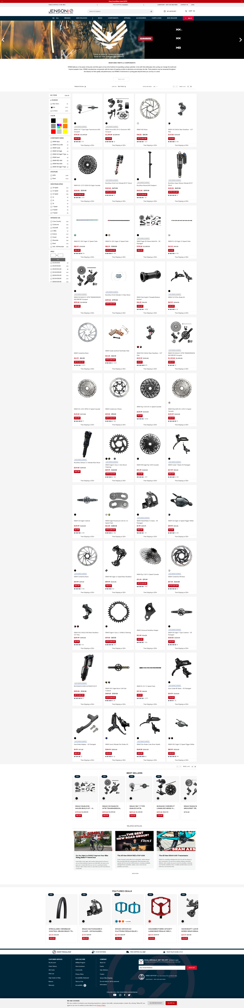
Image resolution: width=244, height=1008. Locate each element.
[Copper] (109, 235)
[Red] (53, 131)
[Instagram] (120, 995)
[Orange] (65, 126)
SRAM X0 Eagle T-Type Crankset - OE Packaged (180, 634)
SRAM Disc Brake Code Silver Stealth (148, 744)
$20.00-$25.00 (60, 275)
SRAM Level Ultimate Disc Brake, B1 (116, 744)
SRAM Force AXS (60, 145)
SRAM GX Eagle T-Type (60, 154)
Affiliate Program (80, 962)
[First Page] (174, 86)
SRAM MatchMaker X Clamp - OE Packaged (147, 522)
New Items (56, 104)
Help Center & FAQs (55, 978)
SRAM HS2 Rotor (142, 129)
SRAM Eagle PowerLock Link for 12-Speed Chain (116, 522)
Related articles (79, 86)
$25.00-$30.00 (60, 278)
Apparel (127, 18)
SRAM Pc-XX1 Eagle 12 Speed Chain (116, 241)
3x (60, 203)
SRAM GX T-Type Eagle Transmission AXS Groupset (87, 131)
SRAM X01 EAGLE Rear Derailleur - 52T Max (149, 354)
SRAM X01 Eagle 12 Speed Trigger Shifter (181, 744)
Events (102, 966)
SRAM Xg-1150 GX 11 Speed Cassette (149, 406)
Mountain (60, 240)
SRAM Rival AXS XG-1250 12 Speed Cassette (179, 410)
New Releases (81, 18)
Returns (51, 981)
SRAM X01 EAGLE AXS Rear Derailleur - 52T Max (86, 634)
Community (78, 970)
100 (157, 86)
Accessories (141, 18)
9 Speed (60, 213)
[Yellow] (65, 131)
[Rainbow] (75, 235)
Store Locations (80, 966)
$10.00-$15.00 (60, 269)
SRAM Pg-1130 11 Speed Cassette (148, 574)
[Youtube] (115, 995)
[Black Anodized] (138, 738)
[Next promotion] (143, 5)
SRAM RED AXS (60, 160)
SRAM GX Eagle (60, 151)
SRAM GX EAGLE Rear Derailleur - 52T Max (180, 131)
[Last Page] (191, 86)
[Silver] (59, 131)
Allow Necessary (156, 1003)
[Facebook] (125, 995)
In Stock (55, 111)
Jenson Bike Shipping (106, 978)
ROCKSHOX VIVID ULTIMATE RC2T (85, 686)
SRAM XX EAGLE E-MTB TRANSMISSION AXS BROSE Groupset (181, 354)
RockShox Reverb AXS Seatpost (147, 185)
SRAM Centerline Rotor (81, 353)
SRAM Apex (60, 141)
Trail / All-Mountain (60, 246)
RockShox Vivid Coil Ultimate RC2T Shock (118, 183)
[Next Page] (188, 86)
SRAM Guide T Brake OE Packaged (179, 465)
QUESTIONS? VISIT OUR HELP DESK (167, 4)
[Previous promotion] (97, 5)
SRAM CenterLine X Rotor (113, 409)
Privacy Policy (101, 1005)
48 (154, 86)
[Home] (61, 11)
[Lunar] (169, 123)
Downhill (60, 227)
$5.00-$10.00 (60, 266)
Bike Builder (172, 18)
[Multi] (59, 126)
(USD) (193, 4)
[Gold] (65, 120)
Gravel (60, 237)
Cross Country (60, 221)
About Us (102, 962)
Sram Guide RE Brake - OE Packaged (179, 688)
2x (60, 200)
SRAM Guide (60, 148)
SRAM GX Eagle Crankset (82, 521)
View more (135, 873)
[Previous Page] (177, 86)
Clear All (67, 95)
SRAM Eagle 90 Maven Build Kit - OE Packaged (148, 242)
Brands (67, 18)
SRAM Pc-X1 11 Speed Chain (146, 686)
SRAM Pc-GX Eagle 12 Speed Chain (179, 241)
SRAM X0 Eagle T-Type (60, 167)
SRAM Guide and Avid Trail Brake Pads (117, 351)
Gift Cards (52, 970)
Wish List (51, 973)
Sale (190, 18)
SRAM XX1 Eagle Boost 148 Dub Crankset (115, 689)
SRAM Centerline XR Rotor (176, 576)
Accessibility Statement (82, 978)
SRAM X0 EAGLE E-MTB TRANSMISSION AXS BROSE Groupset (87, 298)
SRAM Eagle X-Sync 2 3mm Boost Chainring (116, 466)
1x (60, 197)
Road (60, 178)
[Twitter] (129, 995)
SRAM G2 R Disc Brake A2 (176, 297)
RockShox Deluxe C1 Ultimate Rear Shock (87, 462)
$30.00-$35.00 (60, 281)
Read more (121, 79)
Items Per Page (147, 86)
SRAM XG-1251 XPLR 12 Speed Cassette (87, 409)
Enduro (60, 234)
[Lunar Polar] (115, 459)
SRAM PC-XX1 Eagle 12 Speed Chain (85, 241)
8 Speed (60, 209)
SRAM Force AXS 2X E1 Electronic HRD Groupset (117, 131)
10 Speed (60, 187)
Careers (102, 974)
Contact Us (184, 4)
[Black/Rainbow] (106, 738)
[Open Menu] (82, 11)
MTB (60, 175)
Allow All (171, 1003)
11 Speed (60, 191)
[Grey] (53, 126)
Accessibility (79, 985)
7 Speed (60, 206)
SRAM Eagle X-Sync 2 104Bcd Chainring (118, 632)
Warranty (51, 985)
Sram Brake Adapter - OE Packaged (85, 744)
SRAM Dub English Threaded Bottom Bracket (148, 298)
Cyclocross (60, 224)
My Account (52, 962)
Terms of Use (79, 981)
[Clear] (59, 120)
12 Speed (60, 194)
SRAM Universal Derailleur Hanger (147, 630)
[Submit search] (151, 11)
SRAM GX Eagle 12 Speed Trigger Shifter (181, 521)
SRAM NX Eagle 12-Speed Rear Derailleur (118, 576)
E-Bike (60, 231)
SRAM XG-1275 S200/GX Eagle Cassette (87, 185)
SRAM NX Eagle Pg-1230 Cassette (148, 465)
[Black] (53, 120)
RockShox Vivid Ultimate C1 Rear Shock (117, 295)
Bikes (100, 18)
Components (113, 18)
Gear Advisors (104, 970)
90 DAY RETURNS (120, 5)
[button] (3, 39)
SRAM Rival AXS (60, 163)
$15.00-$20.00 (60, 272)
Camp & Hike (156, 18)
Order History (53, 966)
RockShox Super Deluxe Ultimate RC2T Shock (180, 184)
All (57, 18)
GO (58, 259)
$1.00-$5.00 (60, 263)
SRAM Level (60, 157)
